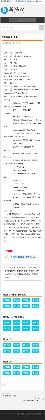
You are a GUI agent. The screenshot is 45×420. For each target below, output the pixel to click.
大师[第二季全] (10, 396)
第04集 (35, 300)
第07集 (26, 306)
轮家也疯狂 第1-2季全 (31, 400)
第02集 (16, 300)
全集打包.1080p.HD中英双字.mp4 (23, 257)
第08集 (35, 306)
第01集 (7, 300)
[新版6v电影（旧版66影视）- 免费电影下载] (13, 7)
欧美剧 (9, 43)
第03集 (26, 300)
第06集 (16, 306)
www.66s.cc (22, 417)
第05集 (7, 306)
